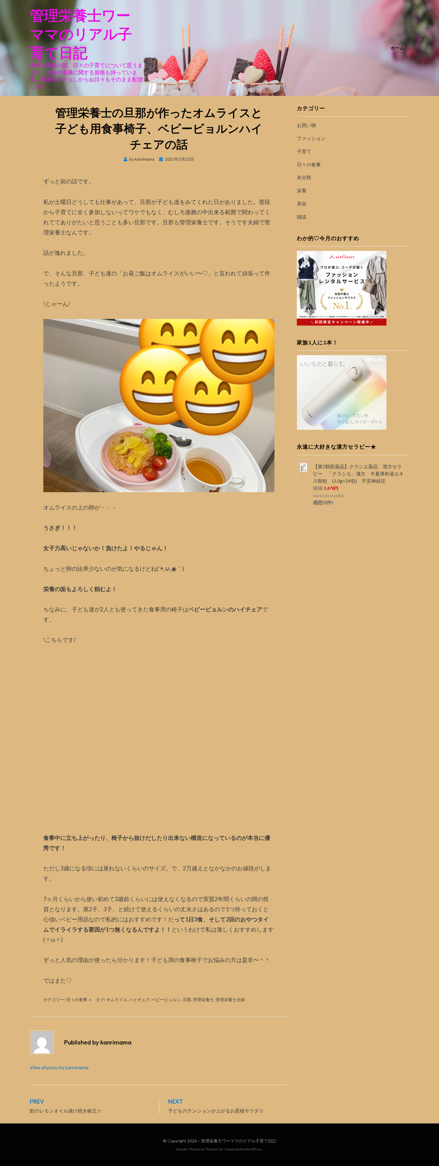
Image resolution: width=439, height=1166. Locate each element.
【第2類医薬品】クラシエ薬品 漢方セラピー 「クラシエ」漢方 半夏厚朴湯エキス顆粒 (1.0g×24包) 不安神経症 (358, 474)
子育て (304, 151)
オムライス (116, 999)
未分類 (304, 177)
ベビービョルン (166, 999)
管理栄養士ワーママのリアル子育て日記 (81, 34)
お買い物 (306, 125)
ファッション (311, 138)
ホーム (397, 48)
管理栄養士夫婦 (230, 999)
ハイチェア (139, 999)
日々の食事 (76, 999)
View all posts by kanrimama (59, 1067)
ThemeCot (213, 1149)
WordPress (253, 1149)
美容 (301, 203)
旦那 (187, 999)
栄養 (301, 190)
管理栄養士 (203, 999)
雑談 (301, 217)
